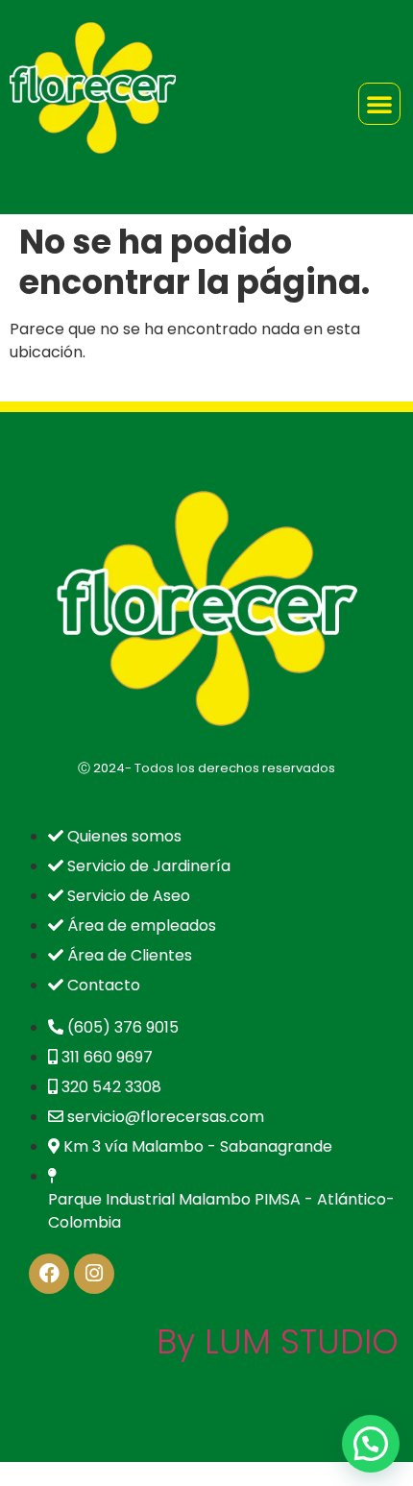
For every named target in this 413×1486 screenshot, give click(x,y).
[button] (371, 1444)
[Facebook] (49, 1274)
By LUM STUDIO (278, 1341)
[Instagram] (94, 1274)
